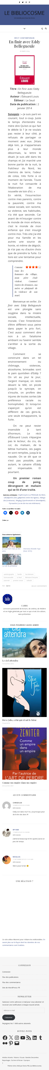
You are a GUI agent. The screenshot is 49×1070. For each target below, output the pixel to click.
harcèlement (29, 574)
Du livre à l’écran (17, 1060)
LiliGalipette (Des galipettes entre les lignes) (21, 497)
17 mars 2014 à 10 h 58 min (21, 832)
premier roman (18, 580)
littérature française (31, 577)
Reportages (6, 1060)
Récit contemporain (24, 38)
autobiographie (9, 574)
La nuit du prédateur (9, 566)
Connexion (6, 972)
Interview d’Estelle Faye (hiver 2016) (31, 550)
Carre (8, 586)
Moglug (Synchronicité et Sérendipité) (30, 500)
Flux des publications (10, 977)
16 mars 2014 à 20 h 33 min (21, 805)
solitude (29, 580)
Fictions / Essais (19, 1057)
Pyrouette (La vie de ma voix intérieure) (24, 503)
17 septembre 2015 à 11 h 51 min (23, 859)
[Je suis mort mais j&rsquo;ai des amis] (11, 542)
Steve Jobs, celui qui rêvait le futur (19, 720)
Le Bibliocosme (24, 12)
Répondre (17, 808)
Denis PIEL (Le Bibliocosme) (32, 1066)
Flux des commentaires (11, 982)
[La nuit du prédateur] (11, 559)
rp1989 (16, 829)
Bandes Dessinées (32, 1057)
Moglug (16, 857)
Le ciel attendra (10, 660)
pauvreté (7, 580)
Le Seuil (19, 577)
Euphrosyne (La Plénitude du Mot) (31, 495)
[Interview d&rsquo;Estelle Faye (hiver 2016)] (32, 542)
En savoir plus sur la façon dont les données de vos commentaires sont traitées (23, 942)
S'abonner (9, 1017)
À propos (27, 1060)
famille (19, 574)
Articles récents (7, 1057)
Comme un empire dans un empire (19, 782)
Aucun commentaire (39, 586)
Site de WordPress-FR (11, 987)
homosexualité (8, 577)
